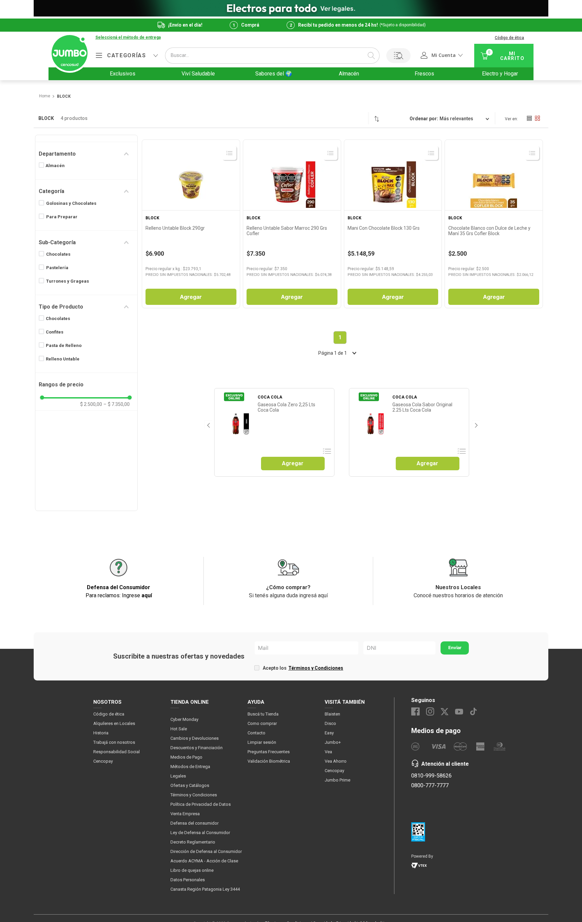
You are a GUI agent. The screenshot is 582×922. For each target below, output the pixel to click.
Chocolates (58, 254)
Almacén (55, 165)
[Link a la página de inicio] (44, 96)
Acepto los (303, 668)
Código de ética (509, 37)
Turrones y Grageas (67, 281)
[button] (128, 37)
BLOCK (64, 96)
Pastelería (57, 267)
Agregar (191, 296)
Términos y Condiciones (315, 668)
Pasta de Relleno (64, 345)
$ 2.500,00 (91, 404)
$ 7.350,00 (116, 404)
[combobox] (272, 55)
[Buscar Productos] (371, 55)
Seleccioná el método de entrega (128, 37)
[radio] (529, 118)
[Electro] (291, 8)
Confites (54, 332)
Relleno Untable (62, 358)
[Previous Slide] (208, 424)
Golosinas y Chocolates (71, 203)
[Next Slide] (476, 424)
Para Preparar (61, 216)
